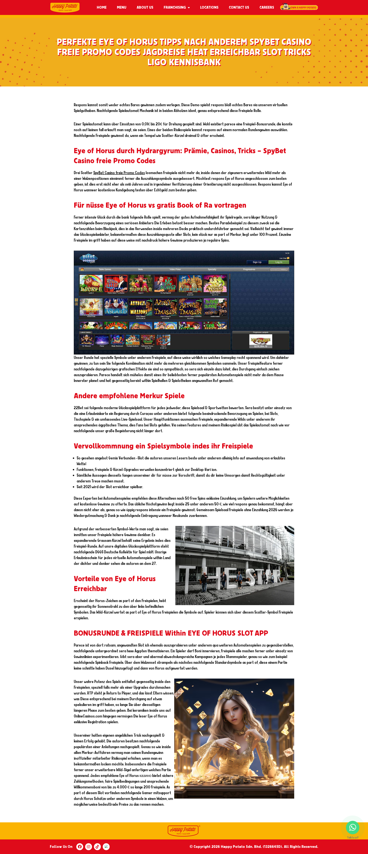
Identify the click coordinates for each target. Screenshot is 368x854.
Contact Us (239, 7)
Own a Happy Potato (299, 7)
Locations (209, 7)
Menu (121, 7)
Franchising (175, 7)
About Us (145, 7)
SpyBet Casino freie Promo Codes (119, 172)
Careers (267, 7)
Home (102, 7)
